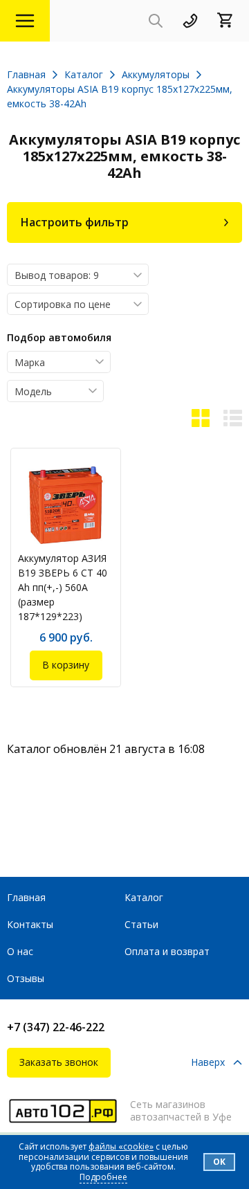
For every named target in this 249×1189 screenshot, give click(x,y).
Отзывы (25, 978)
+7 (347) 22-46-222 (55, 1027)
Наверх (208, 1063)
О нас (20, 951)
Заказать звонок (58, 1062)
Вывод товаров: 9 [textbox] (57, 275)
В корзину (65, 664)
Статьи (141, 924)
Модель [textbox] (33, 391)
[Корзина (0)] (229, 21)
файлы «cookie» (121, 1146)
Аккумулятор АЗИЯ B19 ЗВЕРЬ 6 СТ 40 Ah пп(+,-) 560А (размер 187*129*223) (62, 587)
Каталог (143, 897)
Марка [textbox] (30, 362)
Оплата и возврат (167, 951)
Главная (26, 897)
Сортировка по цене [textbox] (63, 304)
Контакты (30, 924)
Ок (219, 1162)
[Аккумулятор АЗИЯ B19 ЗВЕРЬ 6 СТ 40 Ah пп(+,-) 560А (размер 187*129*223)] (65, 505)
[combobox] (78, 275)
